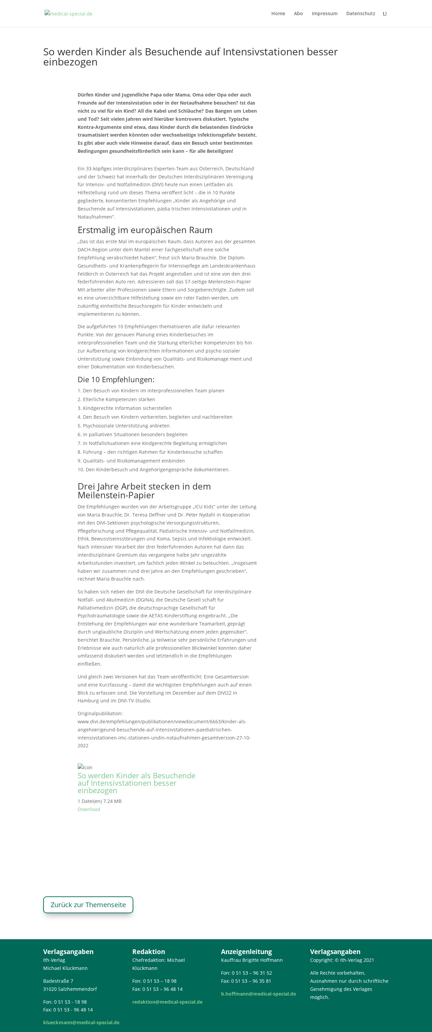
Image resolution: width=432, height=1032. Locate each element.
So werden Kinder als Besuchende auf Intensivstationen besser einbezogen (136, 782)
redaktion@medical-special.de (167, 1002)
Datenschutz (360, 14)
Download (89, 809)
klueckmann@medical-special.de (81, 1022)
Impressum (325, 14)
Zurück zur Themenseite (88, 904)
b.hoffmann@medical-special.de (258, 994)
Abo (298, 14)
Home (278, 14)
